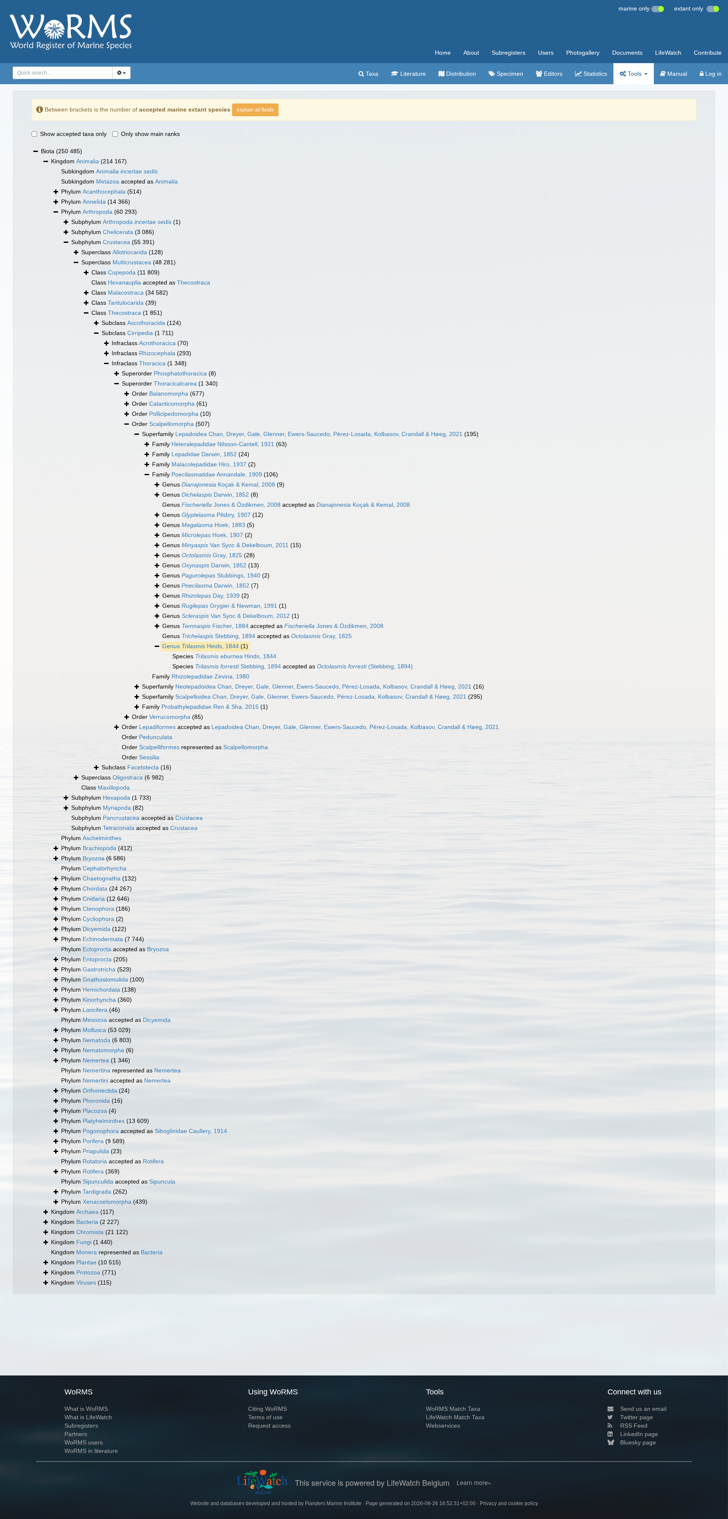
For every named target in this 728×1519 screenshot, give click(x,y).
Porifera (93, 1141)
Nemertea (96, 1060)
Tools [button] (634, 73)
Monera (86, 1252)
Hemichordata (101, 989)
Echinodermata (103, 939)
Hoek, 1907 (212, 535)
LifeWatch (668, 52)
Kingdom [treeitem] (89, 161)
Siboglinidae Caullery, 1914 (191, 1131)
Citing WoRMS (267, 1408)
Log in (713, 73)
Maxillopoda (114, 787)
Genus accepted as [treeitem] (286, 504)
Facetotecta (143, 767)
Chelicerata (118, 232)
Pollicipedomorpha (173, 413)
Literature (412, 73)
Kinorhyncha (99, 999)
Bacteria (87, 1221)
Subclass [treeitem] (141, 322)
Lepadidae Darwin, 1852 (204, 454)
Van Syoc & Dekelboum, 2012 (236, 615)
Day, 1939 (211, 595)
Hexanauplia (124, 282)
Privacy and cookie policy (509, 1503)
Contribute (708, 52)
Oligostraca (127, 777)
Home (443, 52)
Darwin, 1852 (215, 494)
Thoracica (152, 363)
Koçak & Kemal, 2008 (228, 484)
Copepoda (122, 272)
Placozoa (95, 1110)
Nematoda (96, 1040)
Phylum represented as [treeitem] (121, 1070)
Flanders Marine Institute (333, 1503)
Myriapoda (117, 807)
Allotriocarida (129, 252)
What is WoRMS (86, 1408)
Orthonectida (100, 1090)
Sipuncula (162, 1181)
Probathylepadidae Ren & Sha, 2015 (210, 706)
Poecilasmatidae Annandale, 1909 (216, 474)
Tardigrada (97, 1191)
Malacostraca (126, 292)
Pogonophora (101, 1131)
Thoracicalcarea (175, 383)
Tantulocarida (126, 302)
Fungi (83, 1242)
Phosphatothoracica (180, 373)
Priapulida (96, 1151)
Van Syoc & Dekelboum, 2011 (235, 545)
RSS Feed (634, 1425)
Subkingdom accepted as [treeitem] (119, 181)
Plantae (86, 1262)
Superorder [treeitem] (169, 373)
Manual (676, 73)
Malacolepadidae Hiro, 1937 (208, 464)
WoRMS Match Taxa (453, 1408)
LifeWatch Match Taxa (455, 1417)
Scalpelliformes (159, 747)
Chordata (95, 888)
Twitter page (636, 1417)
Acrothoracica (157, 343)
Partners (75, 1434)
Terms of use (265, 1417)
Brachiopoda (99, 848)
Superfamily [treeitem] (310, 434)
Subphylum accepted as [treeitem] (137, 817)
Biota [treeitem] (61, 151)
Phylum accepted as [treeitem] (115, 949)
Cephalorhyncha (104, 868)
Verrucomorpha (169, 716)
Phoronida (96, 1100)
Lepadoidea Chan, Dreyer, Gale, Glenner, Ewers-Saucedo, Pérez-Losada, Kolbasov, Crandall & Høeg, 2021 (319, 434)
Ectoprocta (97, 949)
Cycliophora (98, 918)
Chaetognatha (101, 878)
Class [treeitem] (125, 272)
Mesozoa (95, 1019)
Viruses (86, 1282)
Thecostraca (193, 282)
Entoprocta (97, 959)
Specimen (509, 73)
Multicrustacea (131, 262)
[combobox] (63, 73)
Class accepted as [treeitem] (150, 282)
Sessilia (149, 757)
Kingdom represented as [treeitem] (107, 1252)
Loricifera (95, 1009)
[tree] (364, 717)
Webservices (443, 1425)
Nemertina (96, 1070)
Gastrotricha (99, 969)
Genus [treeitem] (223, 484)
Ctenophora (98, 908)
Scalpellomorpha (171, 423)
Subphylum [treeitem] (126, 221)
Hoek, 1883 (213, 524)
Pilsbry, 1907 (216, 514)
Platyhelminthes (104, 1120)
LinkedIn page (639, 1434)
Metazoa (107, 181)
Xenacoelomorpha (107, 1201)
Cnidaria (94, 898)
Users (546, 52)
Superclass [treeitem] (122, 252)
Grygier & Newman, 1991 (229, 605)
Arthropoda (97, 211)
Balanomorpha (168, 393)
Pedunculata (155, 737)
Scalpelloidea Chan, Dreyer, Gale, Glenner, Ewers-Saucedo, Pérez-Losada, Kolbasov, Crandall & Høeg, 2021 (320, 696)
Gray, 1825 (212, 555)
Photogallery (583, 52)
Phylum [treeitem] (101, 191)
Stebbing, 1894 (218, 636)
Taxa (371, 73)
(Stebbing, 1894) (365, 666)
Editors (552, 73)
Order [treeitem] (168, 393)
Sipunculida (98, 1181)
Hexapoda (116, 797)
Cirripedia (140, 333)
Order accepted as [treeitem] (310, 727)
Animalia (87, 161)
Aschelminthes (102, 838)
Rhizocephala (157, 353)
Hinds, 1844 (210, 646)
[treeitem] (205, 646)
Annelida (94, 201)
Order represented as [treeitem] (195, 747)
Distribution (460, 73)
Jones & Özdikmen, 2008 (231, 504)
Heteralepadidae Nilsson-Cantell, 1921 (222, 444)
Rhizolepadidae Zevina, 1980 (210, 676)
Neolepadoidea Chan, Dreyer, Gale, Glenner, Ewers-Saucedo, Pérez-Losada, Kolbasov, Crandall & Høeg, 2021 (323, 686)
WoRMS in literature (91, 1450)
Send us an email (643, 1408)
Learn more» (474, 1483)
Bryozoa (93, 858)
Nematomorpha (103, 1050)
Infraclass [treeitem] (150, 343)
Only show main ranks (150, 133)
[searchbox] (60, 73)
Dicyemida (96, 929)
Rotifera (153, 1161)
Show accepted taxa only (73, 133)
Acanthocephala (104, 191)
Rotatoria (95, 1161)
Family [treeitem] (219, 444)
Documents (627, 52)
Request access (269, 1425)
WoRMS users (83, 1442)
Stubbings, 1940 (221, 575)
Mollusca (94, 1030)
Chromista (90, 1232)
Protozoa (88, 1272)
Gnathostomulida (105, 979)
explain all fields (255, 110)
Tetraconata (118, 828)
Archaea (87, 1211)
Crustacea (116, 242)
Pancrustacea (121, 817)
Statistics (594, 73)
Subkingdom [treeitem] (109, 171)
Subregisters (508, 52)
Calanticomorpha (172, 403)
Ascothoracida (146, 322)
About (471, 52)
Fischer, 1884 (215, 625)
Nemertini (95, 1080)
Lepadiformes (157, 727)
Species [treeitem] (224, 656)
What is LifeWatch (88, 1417)
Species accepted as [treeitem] (292, 666)
